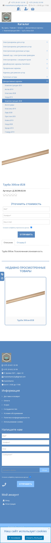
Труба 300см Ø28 (25, 320)
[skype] (2, 274)
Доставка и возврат (11, 396)
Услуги (6, 405)
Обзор (44, 470)
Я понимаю (14, 538)
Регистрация (10, 504)
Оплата (6, 400)
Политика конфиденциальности (16, 417)
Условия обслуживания (13, 413)
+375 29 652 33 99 (36, 2)
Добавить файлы (9, 470)
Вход (7, 500)
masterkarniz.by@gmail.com (16, 5)
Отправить (26, 234)
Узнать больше (34, 538)
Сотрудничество (10, 409)
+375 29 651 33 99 (18, 2)
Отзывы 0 (21, 242)
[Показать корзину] (32, 9)
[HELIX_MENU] (48, 27)
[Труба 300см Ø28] (25, 297)
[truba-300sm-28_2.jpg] (25, 157)
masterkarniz (8, 381)
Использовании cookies (13, 422)
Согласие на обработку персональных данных (16, 228)
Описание (8, 242)
